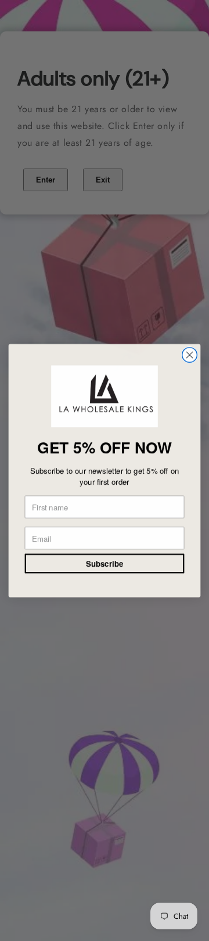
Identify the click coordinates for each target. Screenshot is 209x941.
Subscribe (104, 563)
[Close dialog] (189, 354)
